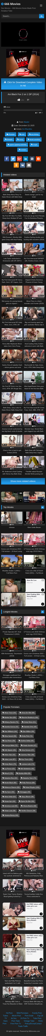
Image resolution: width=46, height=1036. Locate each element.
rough (35, 144)
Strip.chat (4, 501)
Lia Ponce (9, 769)
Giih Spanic (10, 750)
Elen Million (28, 731)
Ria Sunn (9, 792)
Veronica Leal (10, 806)
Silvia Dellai (10, 796)
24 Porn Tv (24, 1018)
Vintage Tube (29, 1021)
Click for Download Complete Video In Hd (24, 84)
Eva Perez (9, 741)
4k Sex (13, 1018)
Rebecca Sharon (12, 787)
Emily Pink (27, 736)
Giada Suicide (29, 745)
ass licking (34, 134)
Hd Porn (9, 1013)
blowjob (9, 139)
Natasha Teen (29, 778)
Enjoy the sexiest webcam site (32, 499)
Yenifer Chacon (28, 810)
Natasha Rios (10, 778)
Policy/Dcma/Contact (33, 1024)
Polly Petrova (28, 782)
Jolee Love (10, 759)
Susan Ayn (9, 801)
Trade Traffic (23, 1026)
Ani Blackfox (27, 129)
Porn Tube (16, 1021)
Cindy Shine (30, 722)
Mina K (8, 773)
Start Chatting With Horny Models (33, 595)
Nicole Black (10, 782)
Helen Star (9, 755)
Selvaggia (25, 792)
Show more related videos (23, 481)
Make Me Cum (6, 499)
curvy (21, 139)
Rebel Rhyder (32, 787)
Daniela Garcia (11, 727)
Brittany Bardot (11, 722)
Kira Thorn (26, 759)
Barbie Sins (10, 717)
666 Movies (12, 4)
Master (26, 122)
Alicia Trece (10, 713)
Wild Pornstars (22, 1013)
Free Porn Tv (15, 1024)
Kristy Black (10, 764)
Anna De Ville (28, 713)
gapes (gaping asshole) (18, 144)
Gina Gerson (28, 750)
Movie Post (16, 1016)
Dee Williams (10, 731)
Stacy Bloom (28, 796)
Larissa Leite (28, 764)
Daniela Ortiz (30, 727)
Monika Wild (24, 773)
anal (22, 134)
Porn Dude (29, 1016)
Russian (12, 134)
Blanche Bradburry (30, 717)
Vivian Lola (10, 810)
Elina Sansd (10, 736)
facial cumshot (35, 139)
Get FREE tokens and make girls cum (34, 905)
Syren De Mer (27, 801)
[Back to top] (39, 1029)
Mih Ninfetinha (27, 769)
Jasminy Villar (27, 755)
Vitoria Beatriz (29, 806)
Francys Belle (10, 745)
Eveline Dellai (27, 741)
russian (23, 149)
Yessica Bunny (11, 815)
